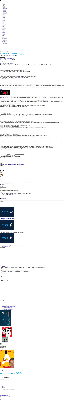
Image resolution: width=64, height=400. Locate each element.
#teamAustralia (17, 154)
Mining (3, 24)
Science (4, 20)
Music (3, 30)
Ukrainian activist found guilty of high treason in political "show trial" (9, 306)
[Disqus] (32, 273)
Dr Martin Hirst (7, 164)
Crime (3, 31)
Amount (1, 172)
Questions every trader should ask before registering (7, 307)
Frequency (1, 171)
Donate (3, 379)
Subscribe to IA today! (2, 57)
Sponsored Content (5, 13)
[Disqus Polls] (32, 256)
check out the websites (4, 97)
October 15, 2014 (13, 155)
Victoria (4, 42)
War (3, 36)
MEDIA (2, 198)
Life (3, 26)
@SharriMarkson (8, 154)
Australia (3, 37)
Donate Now (1, 348)
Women (4, 34)
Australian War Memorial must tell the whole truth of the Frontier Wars (7, 59)
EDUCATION (4, 198)
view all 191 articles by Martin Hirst (6, 246)
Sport (3, 33)
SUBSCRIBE (4, 6)
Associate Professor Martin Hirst (47, 64)
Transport (4, 25)
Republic (4, 39)
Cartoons (4, 27)
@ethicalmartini (22, 164)
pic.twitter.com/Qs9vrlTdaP (21, 154)
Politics (3, 14)
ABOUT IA (4, 5)
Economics (4, 16)
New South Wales (5, 40)
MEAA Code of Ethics (21, 77)
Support (4, 395)
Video (3, 35)
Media (3, 23)
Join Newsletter (4, 11)
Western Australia (5, 43)
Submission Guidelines (5, 12)
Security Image (2, 189)
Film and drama (4, 28)
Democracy (4, 15)
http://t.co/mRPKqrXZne (13, 78)
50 (10, 63)
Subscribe (1, 379)
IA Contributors (4, 10)
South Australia (4, 41)
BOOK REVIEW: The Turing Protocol (6, 308)
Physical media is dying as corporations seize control (7, 309)
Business (3, 21)
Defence (4, 17)
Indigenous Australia (5, 38)
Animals (4, 29)
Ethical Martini (13, 164)
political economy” (19, 101)
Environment (3, 18)
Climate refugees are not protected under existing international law (9, 305)
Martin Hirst (2, 63)
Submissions (3, 386)
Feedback (4, 9)
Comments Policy (5, 8)
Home (3, 3)
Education (4, 32)
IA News (4, 4)
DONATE (4, 7)
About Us (3, 385)
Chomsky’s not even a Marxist (45, 100)
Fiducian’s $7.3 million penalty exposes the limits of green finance (7, 58)
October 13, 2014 (11, 79)
